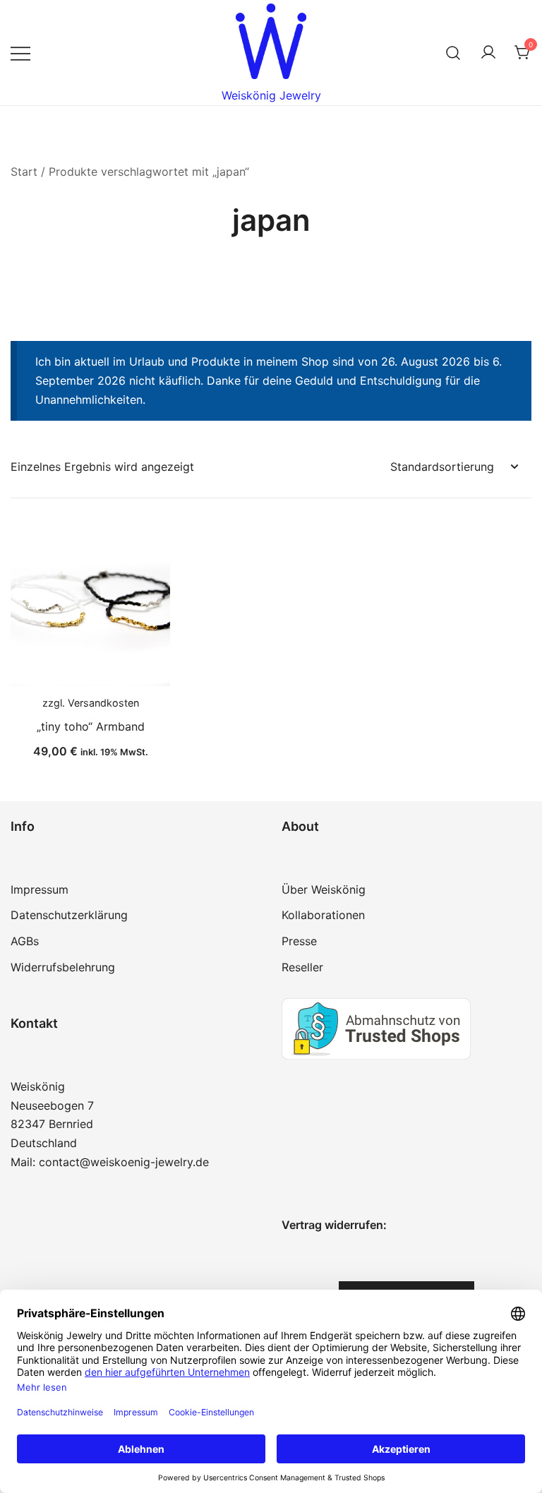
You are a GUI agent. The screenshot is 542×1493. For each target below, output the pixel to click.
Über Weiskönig (324, 889)
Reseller (302, 967)
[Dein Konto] (488, 53)
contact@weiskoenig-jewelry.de (124, 1162)
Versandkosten (103, 703)
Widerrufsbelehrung (63, 967)
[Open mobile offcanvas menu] (20, 52)
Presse (299, 941)
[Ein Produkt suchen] (453, 52)
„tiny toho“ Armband (91, 726)
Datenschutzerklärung (69, 915)
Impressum (39, 889)
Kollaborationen (323, 915)
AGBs (25, 941)
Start (24, 171)
